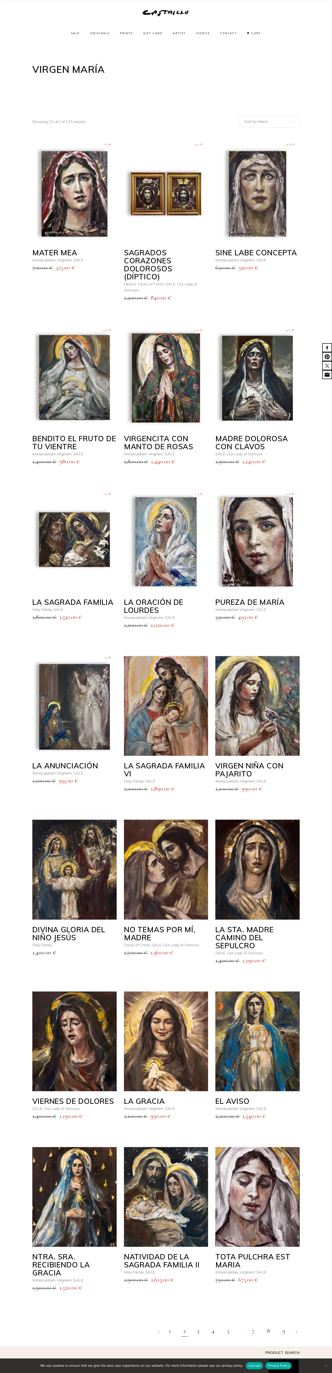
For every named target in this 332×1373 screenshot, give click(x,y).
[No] (325, 1365)
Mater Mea (54, 252)
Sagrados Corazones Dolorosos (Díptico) (148, 264)
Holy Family (42, 609)
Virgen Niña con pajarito (249, 769)
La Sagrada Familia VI (164, 769)
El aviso (232, 1101)
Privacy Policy (278, 1365)
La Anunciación (65, 765)
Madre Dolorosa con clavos (251, 442)
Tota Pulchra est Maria (252, 1260)
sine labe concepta (256, 252)
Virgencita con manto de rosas (158, 442)
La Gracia (144, 1101)
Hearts (130, 284)
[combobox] (269, 122)
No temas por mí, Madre (159, 933)
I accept (254, 1365)
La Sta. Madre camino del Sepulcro (244, 937)
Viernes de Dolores (73, 1101)
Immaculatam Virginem (52, 260)
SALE (78, 260)
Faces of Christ (151, 284)
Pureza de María (250, 602)
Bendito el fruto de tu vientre (74, 442)
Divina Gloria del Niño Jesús (68, 933)
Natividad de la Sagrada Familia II (162, 1260)
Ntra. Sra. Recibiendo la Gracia (61, 1264)
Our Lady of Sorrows (245, 453)
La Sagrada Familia (73, 602)
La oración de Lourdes (153, 606)
